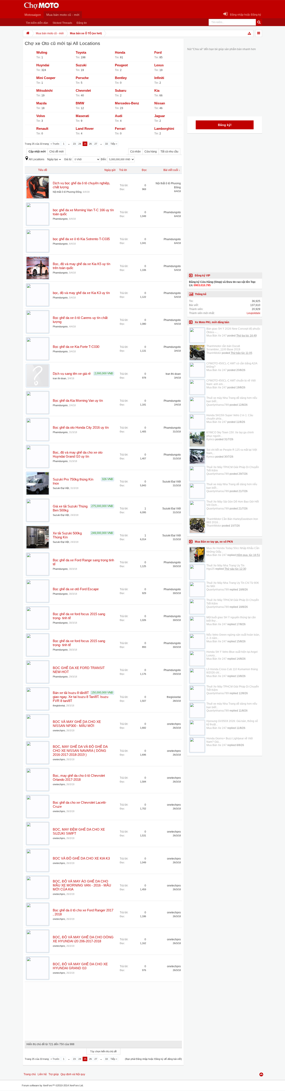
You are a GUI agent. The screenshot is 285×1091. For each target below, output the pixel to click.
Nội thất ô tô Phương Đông (67, 192)
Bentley (121, 78)
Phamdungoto (60, 218)
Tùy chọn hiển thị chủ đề (103, 1051)
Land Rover (85, 128)
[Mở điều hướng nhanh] (249, 33)
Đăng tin (82, 22)
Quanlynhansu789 (217, 404)
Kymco (210, 439)
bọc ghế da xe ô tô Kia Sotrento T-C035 (81, 239)
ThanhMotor (213, 353)
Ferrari (120, 128)
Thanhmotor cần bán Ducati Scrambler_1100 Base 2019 (223, 348)
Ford (158, 52)
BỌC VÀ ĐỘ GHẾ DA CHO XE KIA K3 (81, 858)
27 (95, 143)
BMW (80, 103)
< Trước (55, 143)
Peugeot (121, 65)
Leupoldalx (253, 313)
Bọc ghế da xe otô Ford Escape (76, 589)
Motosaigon (32, 14)
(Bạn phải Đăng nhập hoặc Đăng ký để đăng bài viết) (153, 1059)
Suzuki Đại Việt (61, 488)
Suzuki (81, 65)
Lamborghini (164, 128)
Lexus (159, 65)
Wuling (41, 52)
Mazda (41, 103)
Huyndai (42, 65)
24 (79, 143)
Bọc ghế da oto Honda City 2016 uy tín (81, 427)
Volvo (40, 116)
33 (106, 143)
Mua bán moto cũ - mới (62, 14)
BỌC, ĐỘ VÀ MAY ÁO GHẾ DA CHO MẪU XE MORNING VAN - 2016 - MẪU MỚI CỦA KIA (82, 885)
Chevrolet (83, 90)
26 (90, 143)
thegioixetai (59, 705)
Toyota (81, 52)
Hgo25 (210, 568)
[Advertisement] (103, 1009)
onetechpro (59, 730)
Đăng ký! (225, 125)
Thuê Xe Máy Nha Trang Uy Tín (225, 565)
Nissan (159, 103)
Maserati (82, 116)
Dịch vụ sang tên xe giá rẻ (72, 373)
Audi (118, 116)
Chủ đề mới (56, 151)
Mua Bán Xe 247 (216, 335)
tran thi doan (59, 378)
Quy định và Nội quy (73, 1074)
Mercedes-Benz (127, 103)
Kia (156, 90)
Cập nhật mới (37, 151)
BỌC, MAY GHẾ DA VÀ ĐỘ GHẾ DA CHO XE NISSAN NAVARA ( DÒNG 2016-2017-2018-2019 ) (80, 750)
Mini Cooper (45, 78)
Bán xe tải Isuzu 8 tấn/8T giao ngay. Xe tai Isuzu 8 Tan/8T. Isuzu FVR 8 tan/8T (80, 697)
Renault (42, 128)
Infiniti (159, 78)
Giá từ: (68, 159)
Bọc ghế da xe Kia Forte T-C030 (76, 347)
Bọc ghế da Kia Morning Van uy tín (78, 400)
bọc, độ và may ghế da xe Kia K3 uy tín (81, 293)
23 (74, 143)
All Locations (36, 159)
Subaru (120, 90)
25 (85, 143)
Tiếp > (113, 143)
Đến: (104, 159)
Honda (120, 52)
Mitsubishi (44, 90)
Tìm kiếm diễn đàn (37, 22)
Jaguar (159, 116)
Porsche (82, 78)
